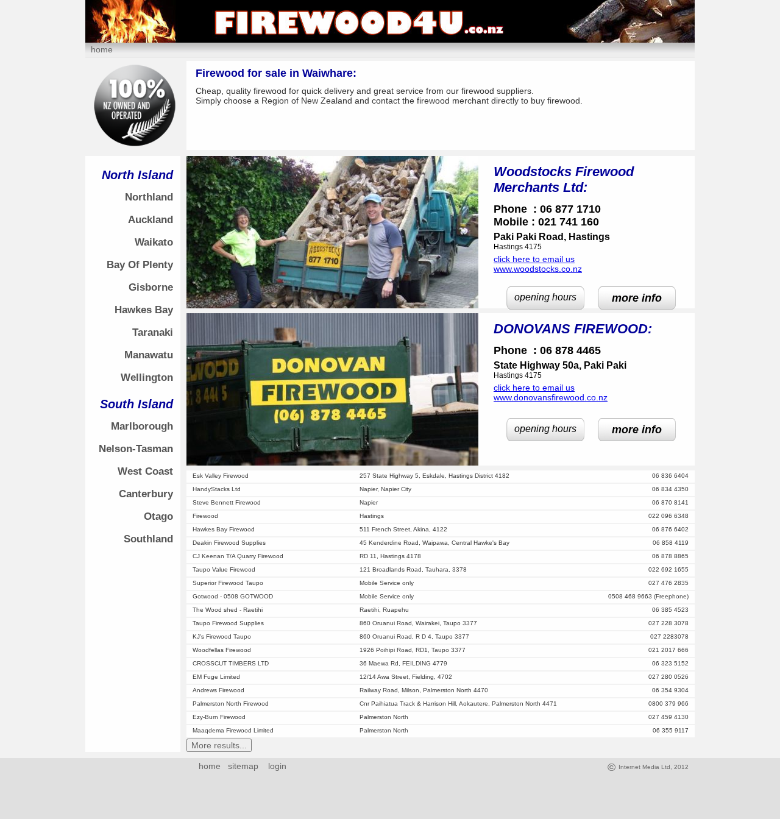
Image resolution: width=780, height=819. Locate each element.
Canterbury (146, 494)
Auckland (150, 219)
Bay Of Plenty (140, 265)
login (274, 766)
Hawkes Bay (144, 310)
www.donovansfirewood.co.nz (551, 397)
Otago (158, 516)
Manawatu (148, 355)
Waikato (154, 242)
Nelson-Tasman (136, 449)
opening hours (545, 297)
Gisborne (151, 287)
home (101, 49)
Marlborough (142, 426)
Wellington (147, 377)
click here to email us (534, 259)
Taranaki (152, 332)
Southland (148, 539)
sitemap (243, 766)
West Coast (145, 471)
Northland (149, 197)
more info (637, 298)
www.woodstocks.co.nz (538, 269)
